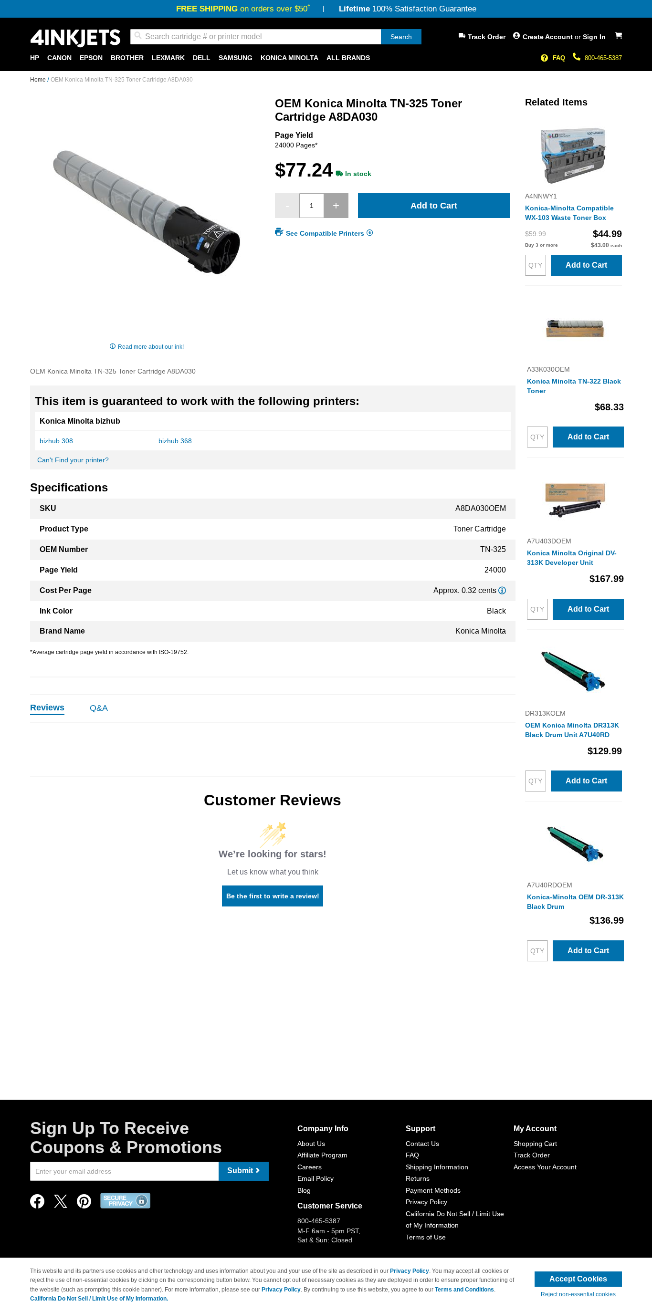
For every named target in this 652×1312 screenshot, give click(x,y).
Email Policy (315, 1178)
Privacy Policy (426, 1202)
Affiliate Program (322, 1155)
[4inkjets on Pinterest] (84, 1204)
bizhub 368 (175, 441)
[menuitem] (34, 58)
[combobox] (275, 36)
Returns (418, 1178)
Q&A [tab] (99, 708)
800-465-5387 (603, 58)
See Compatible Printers (325, 233)
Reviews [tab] (47, 707)
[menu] (326, 58)
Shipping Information (437, 1167)
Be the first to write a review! (272, 896)
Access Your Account (545, 1167)
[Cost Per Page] (502, 590)
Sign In (594, 37)
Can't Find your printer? (73, 460)
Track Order (486, 37)
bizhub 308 (56, 441)
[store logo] (75, 38)
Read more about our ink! (151, 347)
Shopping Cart (535, 1143)
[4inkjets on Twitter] (60, 1204)
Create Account (549, 37)
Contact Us (422, 1143)
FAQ (559, 58)
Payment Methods (433, 1190)
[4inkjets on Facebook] (37, 1204)
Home (38, 79)
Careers (309, 1167)
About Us (311, 1143)
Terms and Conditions (464, 1289)
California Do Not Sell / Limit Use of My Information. (99, 1298)
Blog (304, 1190)
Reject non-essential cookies (578, 1294)
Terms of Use (426, 1237)
